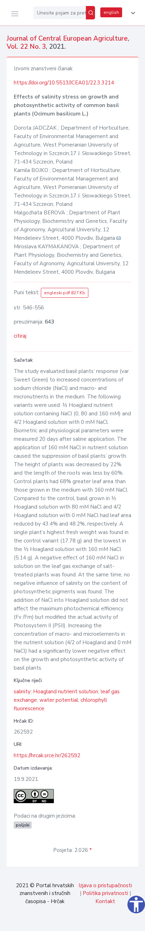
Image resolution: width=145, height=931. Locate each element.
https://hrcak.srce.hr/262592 (47, 755)
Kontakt (105, 901)
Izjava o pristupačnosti (105, 885)
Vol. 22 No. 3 (26, 46)
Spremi (90, 922)
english (111, 12)
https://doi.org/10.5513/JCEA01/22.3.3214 (64, 82)
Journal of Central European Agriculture (67, 38)
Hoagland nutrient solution (65, 691)
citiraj (20, 335)
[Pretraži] (90, 12)
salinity (22, 691)
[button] (131, 13)
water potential (58, 700)
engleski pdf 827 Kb (64, 293)
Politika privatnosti (105, 893)
